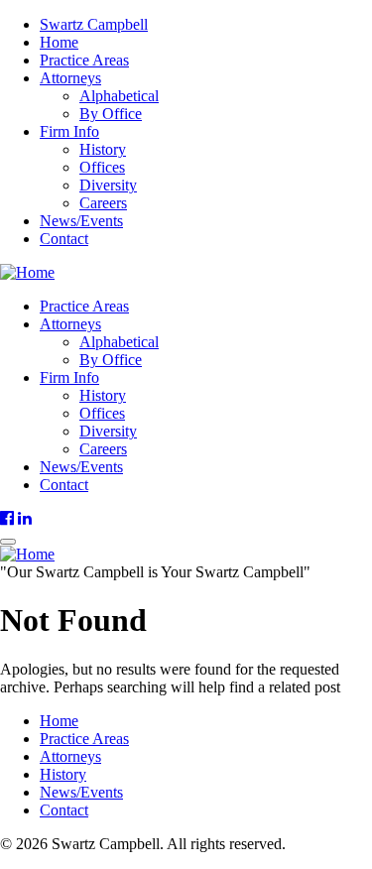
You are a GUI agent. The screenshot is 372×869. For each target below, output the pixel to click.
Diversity (108, 185)
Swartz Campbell (94, 24)
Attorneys (70, 77)
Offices (102, 167)
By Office (110, 113)
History (102, 149)
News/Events (81, 220)
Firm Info (69, 131)
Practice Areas (84, 60)
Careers (103, 202)
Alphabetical (119, 95)
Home (59, 42)
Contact (64, 238)
